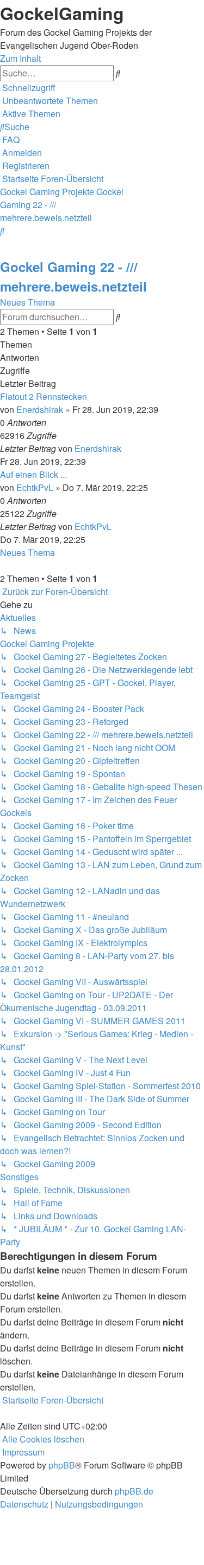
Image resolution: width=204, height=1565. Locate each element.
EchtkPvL (34, 487)
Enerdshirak (39, 409)
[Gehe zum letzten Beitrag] (124, 448)
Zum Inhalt (20, 58)
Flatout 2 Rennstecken (43, 396)
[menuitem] (49, 100)
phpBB (61, 1465)
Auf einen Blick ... (33, 474)
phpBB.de (134, 1491)
